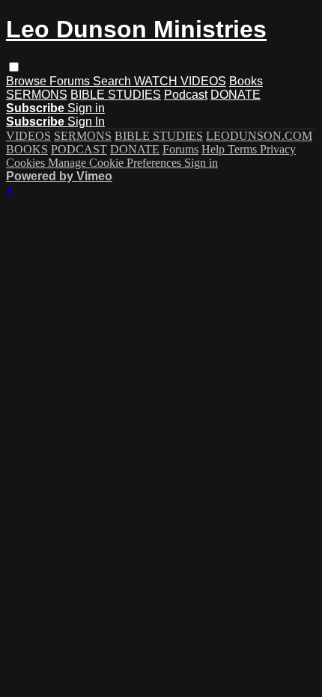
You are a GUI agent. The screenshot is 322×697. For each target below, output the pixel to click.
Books (246, 81)
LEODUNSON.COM (259, 135)
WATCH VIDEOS (180, 81)
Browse (27, 81)
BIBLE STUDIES (115, 94)
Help (214, 149)
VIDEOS (28, 135)
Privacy (278, 149)
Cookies (27, 162)
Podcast (185, 94)
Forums (71, 81)
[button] (14, 67)
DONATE (235, 94)
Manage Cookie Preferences (116, 162)
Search (113, 81)
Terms (244, 149)
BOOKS (27, 149)
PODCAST (79, 149)
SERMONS (36, 94)
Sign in (86, 108)
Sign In (86, 121)
